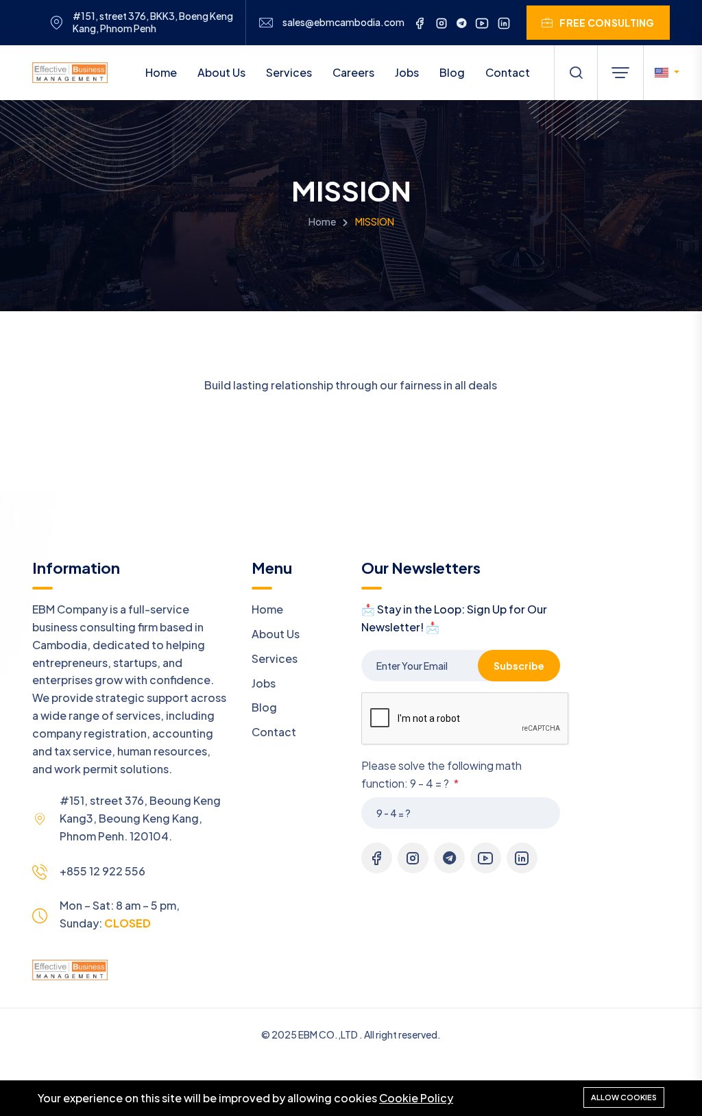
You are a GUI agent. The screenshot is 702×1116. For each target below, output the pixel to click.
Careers (353, 72)
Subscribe (519, 665)
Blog (452, 72)
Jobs (407, 72)
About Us (221, 72)
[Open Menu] (620, 72)
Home (161, 72)
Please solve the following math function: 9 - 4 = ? (441, 774)
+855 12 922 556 (102, 871)
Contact (507, 72)
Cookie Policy (416, 1098)
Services (289, 72)
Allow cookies (624, 1097)
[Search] (575, 72)
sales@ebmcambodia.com (343, 22)
